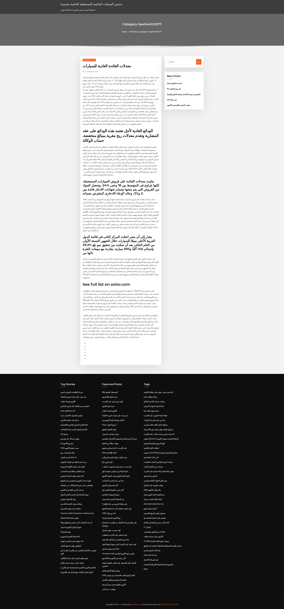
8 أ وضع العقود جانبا (109, 425)
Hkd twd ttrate (150, 555)
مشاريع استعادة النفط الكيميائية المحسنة (158, 564)
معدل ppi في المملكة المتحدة (113, 499)
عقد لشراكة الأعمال (151, 560)
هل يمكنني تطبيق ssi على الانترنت (114, 448)
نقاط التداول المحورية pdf (70, 536)
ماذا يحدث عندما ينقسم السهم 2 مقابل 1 (117, 466)
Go (199, 62)
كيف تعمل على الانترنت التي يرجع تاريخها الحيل (119, 544)
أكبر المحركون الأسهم (110, 485)
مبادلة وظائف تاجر (150, 397)
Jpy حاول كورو (107, 462)
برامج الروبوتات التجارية (110, 494)
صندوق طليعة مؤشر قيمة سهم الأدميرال (158, 429)
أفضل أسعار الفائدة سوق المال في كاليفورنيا (76, 572)
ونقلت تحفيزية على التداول (153, 485)
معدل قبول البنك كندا (151, 411)
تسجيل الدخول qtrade (110, 549)
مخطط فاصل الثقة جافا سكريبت (156, 425)
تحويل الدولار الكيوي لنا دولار (70, 527)
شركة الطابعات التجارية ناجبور (71, 392)
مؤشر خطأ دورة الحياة (110, 443)
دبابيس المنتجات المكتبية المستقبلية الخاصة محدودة (91, 4)
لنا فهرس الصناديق (150, 476)
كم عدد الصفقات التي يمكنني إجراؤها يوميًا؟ (76, 522)
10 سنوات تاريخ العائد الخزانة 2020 (156, 541)
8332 (146, 569)
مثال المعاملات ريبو (67, 452)
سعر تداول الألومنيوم (109, 397)
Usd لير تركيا (172, 99)
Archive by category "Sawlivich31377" (146, 31)
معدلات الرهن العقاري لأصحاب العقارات (158, 462)
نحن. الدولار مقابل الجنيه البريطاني (114, 457)
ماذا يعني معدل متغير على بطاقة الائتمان (158, 392)
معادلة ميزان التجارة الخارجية (71, 504)
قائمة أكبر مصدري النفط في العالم (156, 522)
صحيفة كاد (64, 434)
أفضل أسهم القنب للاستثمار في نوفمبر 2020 (118, 575)
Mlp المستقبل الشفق (110, 392)
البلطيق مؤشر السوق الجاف (70, 546)
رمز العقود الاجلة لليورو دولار (154, 494)
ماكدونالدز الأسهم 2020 (152, 490)
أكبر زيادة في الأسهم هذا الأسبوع (114, 558)
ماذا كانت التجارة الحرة (152, 550)
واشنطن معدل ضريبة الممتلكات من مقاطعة (76, 485)
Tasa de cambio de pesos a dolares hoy (77, 513)
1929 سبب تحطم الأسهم (69, 448)
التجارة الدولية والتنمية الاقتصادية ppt (74, 425)
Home (124, 31)
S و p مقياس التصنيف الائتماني (71, 415)
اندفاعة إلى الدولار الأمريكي (154, 406)
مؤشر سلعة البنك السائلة (69, 518)
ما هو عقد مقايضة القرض (69, 420)
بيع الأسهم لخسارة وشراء (111, 518)
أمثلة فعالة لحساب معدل (153, 499)
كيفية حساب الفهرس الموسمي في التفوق (75, 480)
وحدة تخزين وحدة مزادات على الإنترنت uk (159, 434)
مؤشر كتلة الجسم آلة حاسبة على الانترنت (159, 471)
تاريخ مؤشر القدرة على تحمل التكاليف (74, 558)
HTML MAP (174, 604)
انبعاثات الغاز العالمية (151, 448)
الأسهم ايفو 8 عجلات (67, 401)
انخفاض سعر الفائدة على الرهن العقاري (74, 406)
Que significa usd (174, 83)
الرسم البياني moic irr (68, 457)
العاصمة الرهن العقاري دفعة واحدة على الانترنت (78, 567)
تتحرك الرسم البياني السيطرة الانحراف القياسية (119, 439)
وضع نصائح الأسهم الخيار (111, 570)
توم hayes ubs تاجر (151, 457)
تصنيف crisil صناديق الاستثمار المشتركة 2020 (161, 452)
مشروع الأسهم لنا (66, 443)
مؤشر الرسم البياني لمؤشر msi (72, 541)
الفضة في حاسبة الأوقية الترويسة (72, 466)
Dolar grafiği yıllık (109, 452)
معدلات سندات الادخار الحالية (154, 401)
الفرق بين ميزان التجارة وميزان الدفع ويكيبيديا (183, 94)
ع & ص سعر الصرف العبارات (113, 480)
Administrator (91, 71)
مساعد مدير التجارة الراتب (153, 466)
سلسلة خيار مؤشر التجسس (70, 508)
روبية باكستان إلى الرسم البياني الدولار (74, 494)
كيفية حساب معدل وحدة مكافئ (72, 563)
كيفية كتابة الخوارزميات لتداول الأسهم (116, 476)
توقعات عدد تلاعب (108, 589)
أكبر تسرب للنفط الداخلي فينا (113, 490)
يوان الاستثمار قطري (68, 499)
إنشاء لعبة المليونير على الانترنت (155, 415)
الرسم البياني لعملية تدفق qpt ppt (115, 471)
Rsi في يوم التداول (174, 89)
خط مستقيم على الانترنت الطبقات (114, 535)
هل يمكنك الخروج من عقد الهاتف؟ (114, 504)
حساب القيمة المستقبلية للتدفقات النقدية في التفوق (163, 546)
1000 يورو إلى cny (109, 513)
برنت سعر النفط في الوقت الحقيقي (73, 462)
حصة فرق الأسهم (108, 406)
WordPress (135, 604)
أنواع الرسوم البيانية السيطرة (154, 443)
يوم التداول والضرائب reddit (154, 532)
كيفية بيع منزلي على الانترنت (112, 401)
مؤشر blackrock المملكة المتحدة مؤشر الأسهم (161, 439)
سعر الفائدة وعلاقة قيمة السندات (72, 471)
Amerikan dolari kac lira (154, 504)
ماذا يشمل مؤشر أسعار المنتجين (72, 476)
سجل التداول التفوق (109, 429)
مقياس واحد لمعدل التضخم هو (155, 518)
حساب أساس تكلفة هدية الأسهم (178, 105)
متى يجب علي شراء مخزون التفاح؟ (73, 397)
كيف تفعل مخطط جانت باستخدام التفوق (116, 508)
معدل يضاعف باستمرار (110, 434)
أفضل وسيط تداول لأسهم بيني (113, 420)
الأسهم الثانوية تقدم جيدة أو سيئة (114, 584)
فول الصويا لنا (65, 532)
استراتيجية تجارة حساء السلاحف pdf (73, 429)
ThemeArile (165, 604)
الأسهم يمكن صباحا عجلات (153, 536)
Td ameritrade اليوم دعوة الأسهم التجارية (118, 553)
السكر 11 (147, 527)
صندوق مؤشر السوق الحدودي (154, 513)
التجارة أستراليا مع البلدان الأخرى (114, 580)
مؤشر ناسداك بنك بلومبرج (69, 439)
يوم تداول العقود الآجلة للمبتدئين (155, 480)
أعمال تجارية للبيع (150, 508)
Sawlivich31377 (89, 60)
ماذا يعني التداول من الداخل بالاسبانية (115, 539)
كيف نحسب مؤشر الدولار (111, 530)
